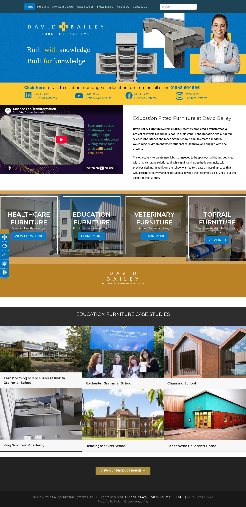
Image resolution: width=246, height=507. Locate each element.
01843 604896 (185, 87)
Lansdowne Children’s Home (191, 446)
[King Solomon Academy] (41, 413)
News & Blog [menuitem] (105, 6)
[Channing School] (205, 352)
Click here (34, 87)
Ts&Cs (153, 497)
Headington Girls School (105, 446)
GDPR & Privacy (136, 497)
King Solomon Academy (24, 445)
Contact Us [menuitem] (140, 6)
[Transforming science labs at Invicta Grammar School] (41, 349)
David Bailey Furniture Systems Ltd (98, 95)
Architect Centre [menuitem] (63, 6)
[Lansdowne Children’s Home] (205, 414)
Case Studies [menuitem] (85, 6)
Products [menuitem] (43, 6)
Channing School (181, 383)
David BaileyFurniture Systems (45, 95)
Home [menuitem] (29, 6)
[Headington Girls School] (123, 414)
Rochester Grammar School (108, 383)
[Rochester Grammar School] (123, 352)
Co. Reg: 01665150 (172, 497)
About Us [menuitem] (123, 6)
